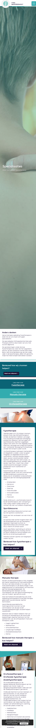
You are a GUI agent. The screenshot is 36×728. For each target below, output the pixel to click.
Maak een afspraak (10, 373)
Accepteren (24, 723)
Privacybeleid (14, 723)
